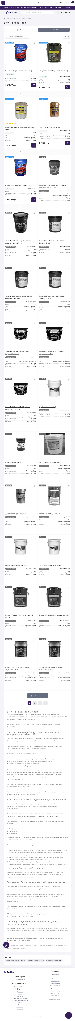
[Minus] (11, 94)
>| (45, 703)
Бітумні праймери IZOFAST (36, 960)
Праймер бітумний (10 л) (14, 462)
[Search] (23, 12)
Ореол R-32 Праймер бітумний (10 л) (18, 185)
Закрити (67, 7)
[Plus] (31, 94)
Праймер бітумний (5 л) (47, 407)
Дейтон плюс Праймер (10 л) (15, 514)
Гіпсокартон (55, 974)
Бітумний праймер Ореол (54, 960)
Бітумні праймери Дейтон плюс (15, 960)
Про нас (20, 1002)
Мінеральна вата (55, 983)
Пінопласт (55, 979)
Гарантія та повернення (20, 998)
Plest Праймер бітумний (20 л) (16, 565)
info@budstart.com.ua (55, 999)
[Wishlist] (34, 43)
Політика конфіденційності (20, 1000)
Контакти (20, 996)
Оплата (20, 994)
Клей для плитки (55, 985)
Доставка (20, 992)
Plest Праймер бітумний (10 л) (50, 565)
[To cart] (33, 85)
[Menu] (3, 3)
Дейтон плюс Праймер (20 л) (49, 127)
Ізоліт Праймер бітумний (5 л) (49, 514)
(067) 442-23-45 (64, 3)
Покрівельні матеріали (13, 18)
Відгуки (20, 1005)
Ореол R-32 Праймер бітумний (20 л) (18, 71)
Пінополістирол (55, 981)
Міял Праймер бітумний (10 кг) (50, 462)
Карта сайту (20, 1007)
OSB (55, 977)
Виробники (20, 1009)
